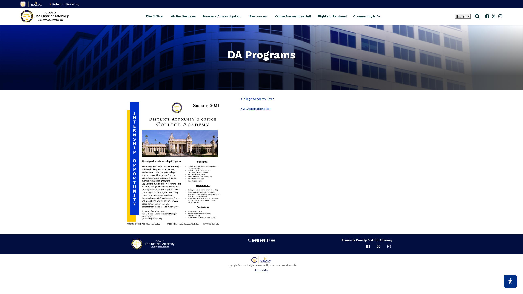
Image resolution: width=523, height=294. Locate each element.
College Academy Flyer (257, 99)
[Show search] (477, 16)
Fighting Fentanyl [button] (332, 16)
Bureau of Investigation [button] (221, 16)
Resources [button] (258, 16)
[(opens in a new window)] (31, 4)
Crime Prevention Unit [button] (293, 16)
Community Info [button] (366, 16)
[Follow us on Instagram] (500, 16)
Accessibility (261, 270)
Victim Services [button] (183, 16)
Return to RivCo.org (65, 4)
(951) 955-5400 (263, 240)
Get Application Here (256, 108)
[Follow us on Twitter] (493, 16)
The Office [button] (154, 16)
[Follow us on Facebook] (487, 16)
